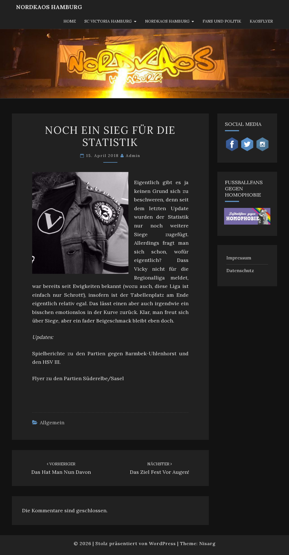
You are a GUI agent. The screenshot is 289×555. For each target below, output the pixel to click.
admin (133, 155)
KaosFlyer (261, 21)
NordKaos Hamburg (49, 6)
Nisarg (207, 543)
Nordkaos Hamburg (167, 21)
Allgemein (52, 422)
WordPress (162, 543)
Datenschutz (240, 270)
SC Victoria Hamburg (108, 21)
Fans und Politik (222, 21)
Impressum (238, 258)
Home (70, 21)
